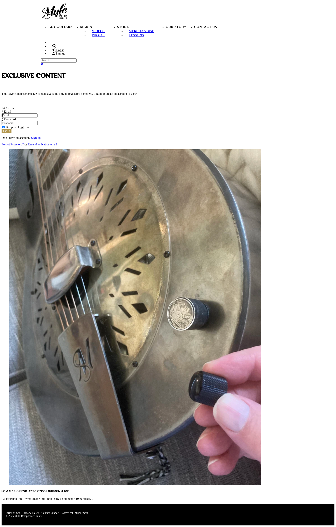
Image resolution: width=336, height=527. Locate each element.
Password (9, 119)
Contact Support (50, 512)
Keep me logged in (17, 127)
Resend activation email (42, 144)
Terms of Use (12, 512)
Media (86, 27)
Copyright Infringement (75, 512)
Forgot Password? (13, 144)
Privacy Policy (31, 512)
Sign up (36, 137)
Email (6, 111)
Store (123, 27)
